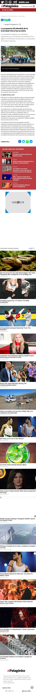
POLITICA (15, 159)
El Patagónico (4, 16)
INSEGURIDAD (16, 152)
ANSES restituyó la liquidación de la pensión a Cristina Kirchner (23, 162)
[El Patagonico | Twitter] (2, 3)
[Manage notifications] (32, 687)
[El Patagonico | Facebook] (6, 3)
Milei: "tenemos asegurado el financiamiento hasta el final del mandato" (22, 178)
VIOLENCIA (15, 183)
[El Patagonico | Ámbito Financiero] (24, 3)
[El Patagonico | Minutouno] (15, 3)
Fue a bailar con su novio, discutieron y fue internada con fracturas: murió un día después (22, 170)
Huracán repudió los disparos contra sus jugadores (21, 185)
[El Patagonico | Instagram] (10, 3)
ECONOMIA (15, 175)
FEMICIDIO (15, 166)
